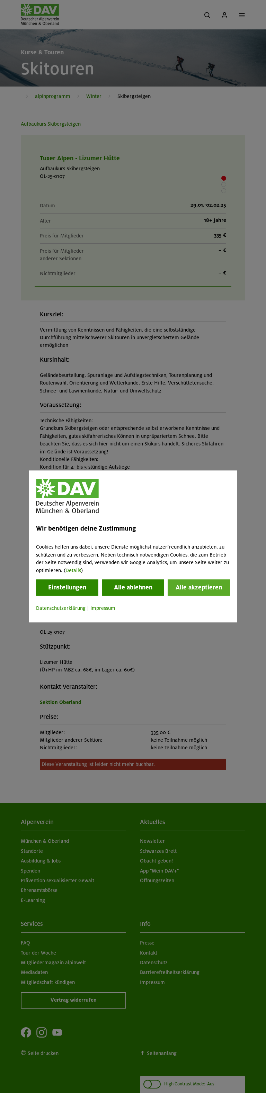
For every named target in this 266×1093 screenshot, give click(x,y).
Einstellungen (67, 587)
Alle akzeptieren (199, 587)
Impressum (102, 608)
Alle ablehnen (133, 587)
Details (73, 570)
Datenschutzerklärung (61, 608)
